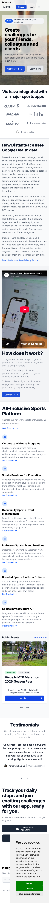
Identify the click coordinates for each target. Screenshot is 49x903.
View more (38, 637)
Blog (4, 873)
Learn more (35, 68)
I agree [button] (29, 883)
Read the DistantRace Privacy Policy (20, 260)
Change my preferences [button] (29, 894)
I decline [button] (29, 888)
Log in (32, 7)
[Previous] (22, 707)
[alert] (24, 21)
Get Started (13, 68)
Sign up (21, 7)
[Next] (27, 707)
